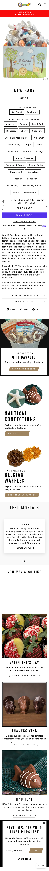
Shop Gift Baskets (24, 369)
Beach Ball (37, 124)
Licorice (27, 151)
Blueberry (11, 131)
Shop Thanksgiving (24, 744)
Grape (28, 144)
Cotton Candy (13, 144)
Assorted (10, 124)
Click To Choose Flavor (24, 119)
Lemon (39, 144)
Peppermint (16, 172)
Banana (24, 124)
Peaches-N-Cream (15, 165)
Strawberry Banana (32, 185)
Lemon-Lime (12, 151)
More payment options (24, 221)
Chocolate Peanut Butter (17, 137)
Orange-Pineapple (24, 158)
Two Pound (32, 112)
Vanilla (16, 192)
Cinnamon (39, 137)
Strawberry (12, 185)
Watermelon (30, 192)
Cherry (24, 131)
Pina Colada (33, 172)
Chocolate (37, 131)
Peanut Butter (36, 165)
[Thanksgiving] (24, 704)
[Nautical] (24, 772)
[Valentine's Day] (24, 636)
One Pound (16, 112)
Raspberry (17, 178)
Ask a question (24, 301)
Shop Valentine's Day (24, 676)
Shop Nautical (17, 433)
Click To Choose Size (24, 107)
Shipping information (24, 296)
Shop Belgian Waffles (22, 495)
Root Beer (32, 178)
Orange (39, 151)
